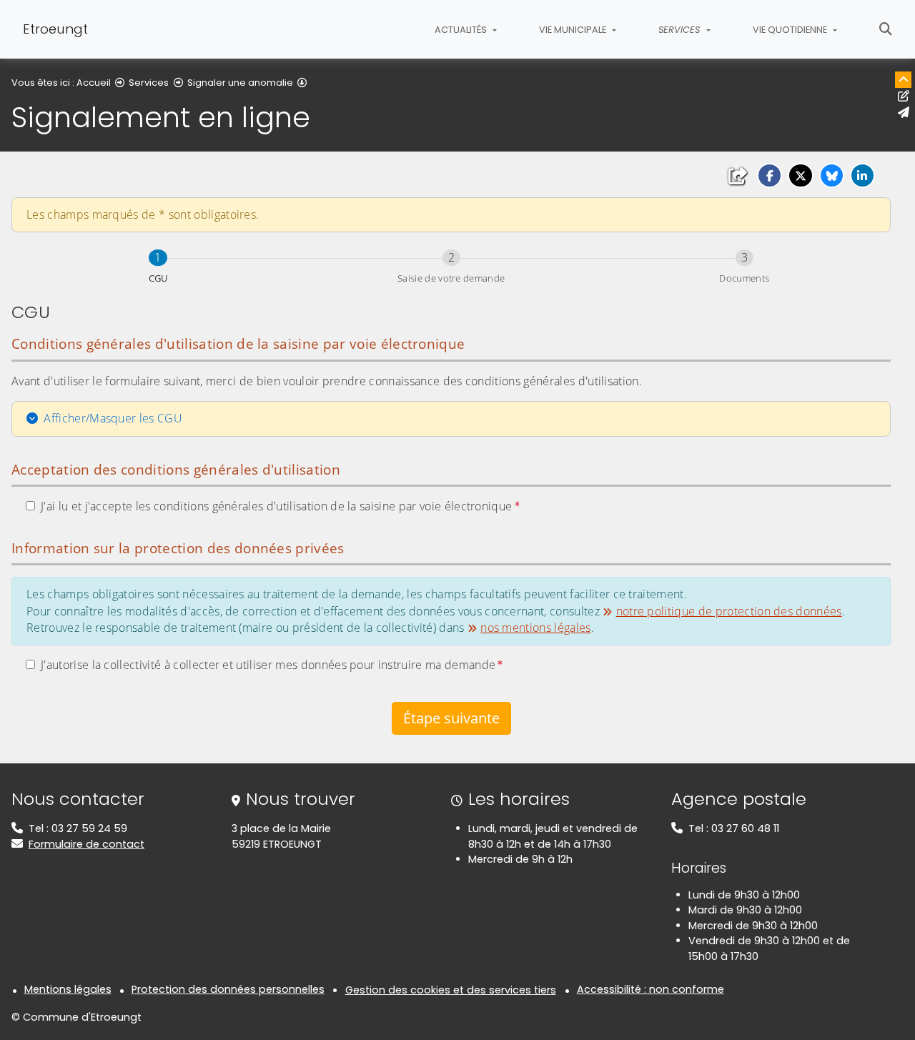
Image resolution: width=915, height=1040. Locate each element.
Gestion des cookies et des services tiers (450, 990)
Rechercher (885, 29)
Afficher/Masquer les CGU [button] (113, 418)
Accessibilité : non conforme (650, 989)
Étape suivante (451, 718)
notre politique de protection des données (728, 611)
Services (149, 82)
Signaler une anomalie (240, 82)
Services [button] (680, 30)
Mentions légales (68, 989)
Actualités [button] (462, 30)
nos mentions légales (535, 627)
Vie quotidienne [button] (791, 30)
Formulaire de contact (86, 844)
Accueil (93, 82)
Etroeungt (55, 29)
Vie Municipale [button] (573, 30)
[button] (769, 175)
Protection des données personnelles (228, 989)
